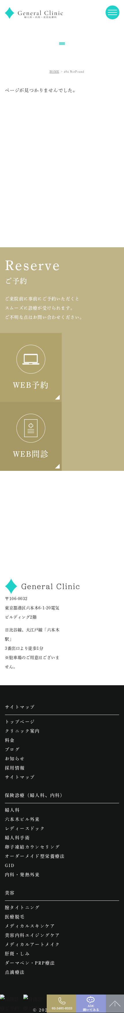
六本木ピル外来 (22, 819)
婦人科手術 (17, 838)
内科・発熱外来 (22, 874)
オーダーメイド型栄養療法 (35, 856)
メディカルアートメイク (32, 944)
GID (10, 865)
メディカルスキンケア (30, 926)
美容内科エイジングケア (32, 935)
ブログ (12, 749)
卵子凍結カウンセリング (32, 847)
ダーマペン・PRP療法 (30, 963)
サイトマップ (20, 777)
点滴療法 (15, 972)
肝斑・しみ (17, 954)
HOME (54, 71)
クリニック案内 (22, 731)
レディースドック (25, 828)
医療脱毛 (15, 917)
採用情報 (15, 768)
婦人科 (12, 810)
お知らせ (15, 759)
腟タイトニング (22, 907)
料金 (10, 740)
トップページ (20, 722)
